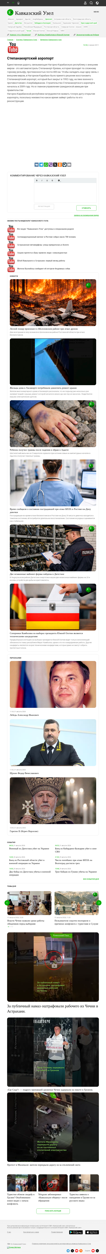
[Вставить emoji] (58, 180)
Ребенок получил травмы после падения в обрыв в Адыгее (39, 449)
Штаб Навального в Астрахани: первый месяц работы (41, 260)
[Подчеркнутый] (47, 180)
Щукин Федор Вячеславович (24, 773)
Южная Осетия (39, 31)
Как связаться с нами (31, 1232)
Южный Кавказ (52, 31)
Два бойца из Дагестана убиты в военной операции (30, 873)
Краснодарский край (89, 23)
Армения (48, 19)
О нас (9, 1232)
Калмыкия (57, 23)
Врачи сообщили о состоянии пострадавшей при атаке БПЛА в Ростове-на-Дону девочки (50, 510)
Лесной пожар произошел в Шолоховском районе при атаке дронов (44, 328)
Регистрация (44, 206)
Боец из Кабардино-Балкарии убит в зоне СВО (76, 850)
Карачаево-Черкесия (71, 23)
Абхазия (11, 19)
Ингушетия (28, 23)
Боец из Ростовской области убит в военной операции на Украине (26, 861)
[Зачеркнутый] (52, 180)
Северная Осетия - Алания (71, 27)
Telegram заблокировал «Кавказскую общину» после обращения (52, 1197)
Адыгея (28, 19)
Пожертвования (57, 1232)
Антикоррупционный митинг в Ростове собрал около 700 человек (46, 236)
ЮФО (63, 31)
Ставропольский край (16, 31)
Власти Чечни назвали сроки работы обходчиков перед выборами (25, 922)
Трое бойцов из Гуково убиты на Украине (76, 871)
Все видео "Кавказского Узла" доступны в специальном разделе (45, 228)
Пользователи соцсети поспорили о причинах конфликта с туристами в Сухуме (76, 922)
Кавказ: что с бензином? (20, 35)
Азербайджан (38, 19)
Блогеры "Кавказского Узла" (26, 40)
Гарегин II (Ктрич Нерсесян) (24, 831)
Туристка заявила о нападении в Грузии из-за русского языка (82, 1197)
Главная (10, 40)
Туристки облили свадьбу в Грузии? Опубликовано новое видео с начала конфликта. (21, 1199)
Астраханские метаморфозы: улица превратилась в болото (43, 244)
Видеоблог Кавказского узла (51, 40)
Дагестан (18, 23)
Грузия (10, 23)
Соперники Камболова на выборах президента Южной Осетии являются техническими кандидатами (46, 635)
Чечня (28, 31)
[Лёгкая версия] (18, 3)
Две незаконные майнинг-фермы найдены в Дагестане (37, 573)
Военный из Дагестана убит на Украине (29, 848)
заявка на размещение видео (86, 215)
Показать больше (53, 1211)
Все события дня (91, 879)
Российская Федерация (33, 27)
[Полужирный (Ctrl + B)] (36, 180)
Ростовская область (51, 27)
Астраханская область (62, 19)
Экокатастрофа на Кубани (87, 35)
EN (13, 3)
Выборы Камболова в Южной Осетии (53, 35)
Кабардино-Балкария (43, 23)
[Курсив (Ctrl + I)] (41, 180)
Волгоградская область (82, 19)
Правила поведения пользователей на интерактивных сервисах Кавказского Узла (61, 1244)
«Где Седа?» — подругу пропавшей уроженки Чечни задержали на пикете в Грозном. (50, 1089)
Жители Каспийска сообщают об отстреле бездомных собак (43, 268)
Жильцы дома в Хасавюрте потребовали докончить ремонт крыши (43, 387)
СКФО (85, 27)
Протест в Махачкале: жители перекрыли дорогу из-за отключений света (43, 1164)
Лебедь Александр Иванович (24, 714)
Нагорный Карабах (15, 27)
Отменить (86, 208)
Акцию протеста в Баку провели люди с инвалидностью (42, 252)
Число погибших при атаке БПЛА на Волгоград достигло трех (73, 861)
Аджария (19, 19)
